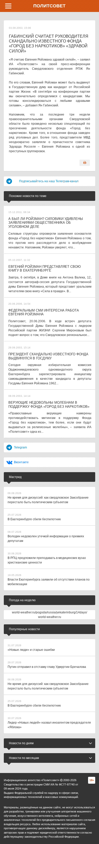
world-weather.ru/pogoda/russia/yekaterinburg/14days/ (49, 612)
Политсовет (49, 5)
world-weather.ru (49, 617)
